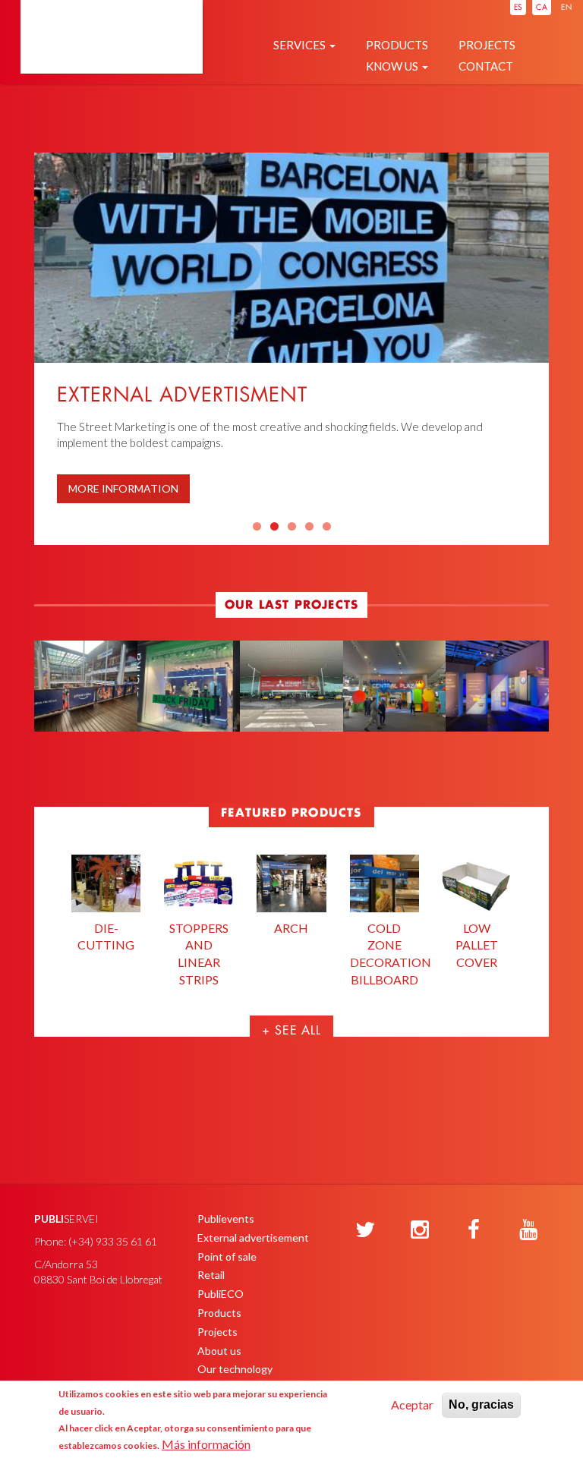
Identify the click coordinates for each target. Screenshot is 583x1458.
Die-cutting (105, 937)
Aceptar (412, 1404)
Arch (291, 928)
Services (300, 45)
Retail (211, 1274)
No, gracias (481, 1404)
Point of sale (227, 1256)
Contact (486, 66)
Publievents (225, 1218)
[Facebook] (473, 1230)
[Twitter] (365, 1230)
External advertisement (253, 1237)
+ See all (291, 1031)
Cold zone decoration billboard (384, 954)
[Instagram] (419, 1230)
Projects (487, 45)
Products (397, 45)
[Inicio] (111, 54)
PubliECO (220, 1293)
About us (219, 1350)
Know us (393, 66)
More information (123, 488)
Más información (206, 1444)
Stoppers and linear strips (198, 954)
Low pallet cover (476, 945)
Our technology (235, 1368)
